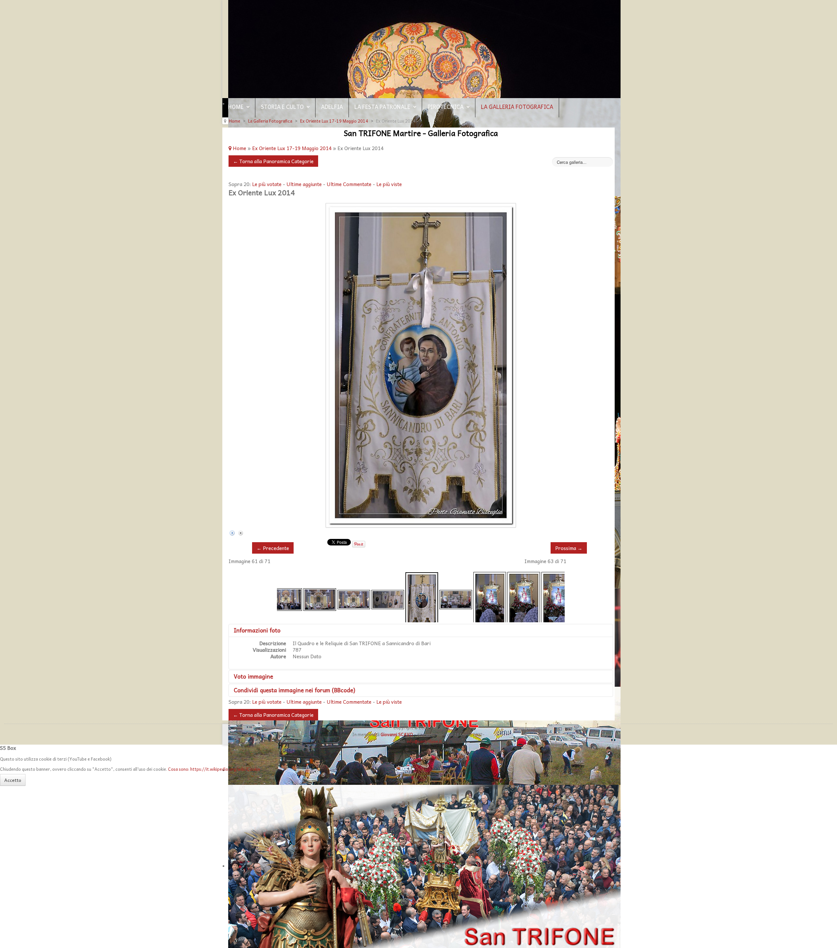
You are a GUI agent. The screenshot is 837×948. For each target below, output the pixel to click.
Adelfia (332, 106)
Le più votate (267, 184)
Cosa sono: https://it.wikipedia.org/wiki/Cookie (214, 769)
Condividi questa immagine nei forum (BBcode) (294, 690)
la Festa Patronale (382, 106)
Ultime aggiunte (304, 184)
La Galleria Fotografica (517, 106)
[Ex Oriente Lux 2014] (285, 599)
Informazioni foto (257, 630)
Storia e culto (282, 106)
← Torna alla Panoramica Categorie (273, 161)
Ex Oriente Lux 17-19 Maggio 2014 (292, 148)
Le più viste (389, 184)
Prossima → (568, 548)
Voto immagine (253, 676)
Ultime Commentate (349, 184)
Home (236, 106)
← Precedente (273, 548)
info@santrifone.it (424, 741)
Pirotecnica (446, 106)
